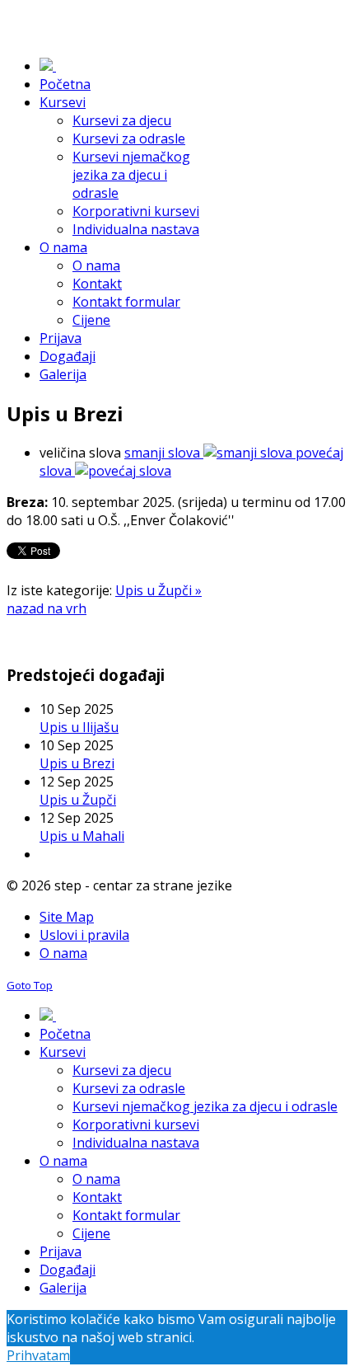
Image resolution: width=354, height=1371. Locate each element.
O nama (63, 953)
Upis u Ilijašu (79, 727)
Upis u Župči (78, 800)
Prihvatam (38, 1355)
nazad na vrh (46, 608)
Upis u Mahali (82, 836)
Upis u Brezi (77, 763)
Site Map (67, 917)
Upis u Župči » (158, 590)
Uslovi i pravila (84, 935)
